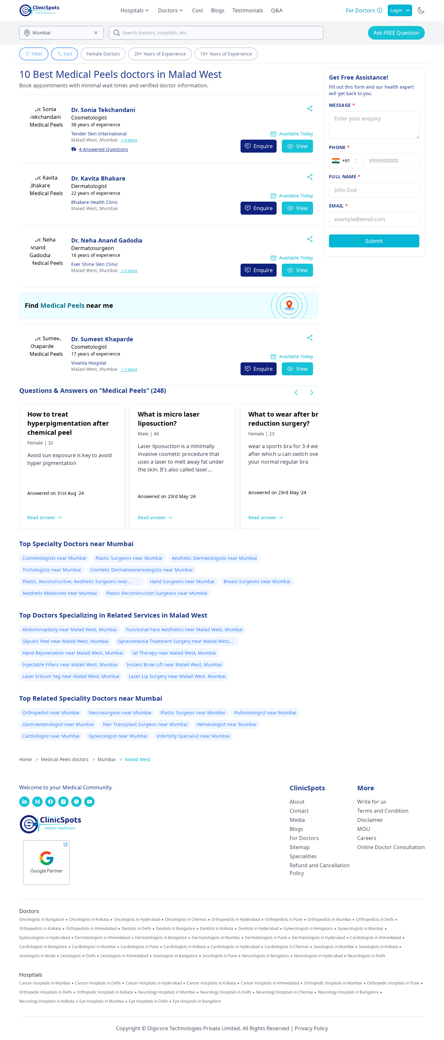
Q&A (276, 10)
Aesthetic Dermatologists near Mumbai (214, 558)
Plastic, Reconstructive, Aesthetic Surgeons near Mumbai (74, 582)
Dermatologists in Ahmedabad (102, 937)
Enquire (263, 146)
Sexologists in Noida (37, 956)
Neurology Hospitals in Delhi (225, 992)
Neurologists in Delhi (366, 956)
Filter (37, 54)
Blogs (218, 10)
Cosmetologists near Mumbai (54, 558)
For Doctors (304, 838)
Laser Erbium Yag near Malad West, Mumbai (71, 676)
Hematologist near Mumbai (226, 724)
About (297, 801)
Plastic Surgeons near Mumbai (129, 558)
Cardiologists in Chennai (286, 946)
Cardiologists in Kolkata (184, 946)
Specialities (303, 856)
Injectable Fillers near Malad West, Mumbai (70, 664)
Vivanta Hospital (88, 363)
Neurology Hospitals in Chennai (284, 992)
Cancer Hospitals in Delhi (98, 983)
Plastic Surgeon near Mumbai (193, 712)
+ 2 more (128, 270)
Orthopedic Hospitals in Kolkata (105, 992)
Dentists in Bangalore (175, 928)
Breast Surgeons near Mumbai (257, 581)
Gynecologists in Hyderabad (44, 937)
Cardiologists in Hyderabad (235, 946)
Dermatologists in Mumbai (216, 937)
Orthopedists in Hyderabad (235, 919)
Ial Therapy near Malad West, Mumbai (174, 653)
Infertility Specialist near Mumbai (193, 736)
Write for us (371, 801)
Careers (366, 838)
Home (28, 759)
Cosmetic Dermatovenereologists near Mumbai (141, 570)
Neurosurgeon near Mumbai (120, 712)
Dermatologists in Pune (266, 937)
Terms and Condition (383, 810)
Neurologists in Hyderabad (318, 956)
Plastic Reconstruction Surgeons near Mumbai (156, 593)
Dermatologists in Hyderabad (318, 937)
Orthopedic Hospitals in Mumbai (333, 983)
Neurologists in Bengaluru (265, 956)
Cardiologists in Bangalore (43, 946)
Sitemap (300, 847)
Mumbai (94, 140)
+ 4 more (128, 140)
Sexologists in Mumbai (333, 946)
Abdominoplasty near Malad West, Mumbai (69, 629)
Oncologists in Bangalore (41, 919)
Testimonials (247, 10)
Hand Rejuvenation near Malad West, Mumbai (72, 653)
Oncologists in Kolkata (89, 919)
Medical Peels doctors (68, 759)
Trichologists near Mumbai (51, 570)
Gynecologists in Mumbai (360, 928)
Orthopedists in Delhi (375, 919)
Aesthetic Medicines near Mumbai (59, 593)
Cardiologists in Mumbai (94, 946)
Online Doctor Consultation (391, 847)
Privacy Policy (311, 1028)
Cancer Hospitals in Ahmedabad (270, 983)
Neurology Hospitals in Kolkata (46, 1001)
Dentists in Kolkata (216, 928)
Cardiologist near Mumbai (51, 736)
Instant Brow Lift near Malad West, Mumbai (174, 664)
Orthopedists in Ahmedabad (91, 928)
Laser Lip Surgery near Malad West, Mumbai (177, 676)
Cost (197, 10)
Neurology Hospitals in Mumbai (166, 992)
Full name (344, 176)
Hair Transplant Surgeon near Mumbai (145, 724)
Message (342, 105)
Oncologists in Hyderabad (137, 919)
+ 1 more (128, 369)
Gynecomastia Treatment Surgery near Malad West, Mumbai (174, 642)
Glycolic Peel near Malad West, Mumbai (65, 641)
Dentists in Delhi (136, 928)
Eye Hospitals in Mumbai (101, 1001)
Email (338, 206)
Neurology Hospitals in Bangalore (348, 992)
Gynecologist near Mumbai (118, 736)
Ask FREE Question (396, 32)
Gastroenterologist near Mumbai (58, 724)
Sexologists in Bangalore (175, 956)
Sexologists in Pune (219, 956)
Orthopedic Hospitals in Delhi (45, 992)
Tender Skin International (99, 134)
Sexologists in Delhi (78, 956)
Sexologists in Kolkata (378, 946)
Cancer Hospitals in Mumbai (44, 983)
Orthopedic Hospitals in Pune (393, 983)
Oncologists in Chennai (185, 919)
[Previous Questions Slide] (296, 392)
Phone (339, 147)
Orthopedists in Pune (284, 919)
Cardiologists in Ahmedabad (375, 937)
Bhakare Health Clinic (94, 202)
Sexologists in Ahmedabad (124, 956)
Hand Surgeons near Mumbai (182, 581)
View (302, 146)
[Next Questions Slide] (311, 392)
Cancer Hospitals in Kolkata (211, 983)
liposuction (165, 446)
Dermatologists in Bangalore (161, 937)
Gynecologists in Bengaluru (308, 928)
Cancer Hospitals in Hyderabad (153, 983)
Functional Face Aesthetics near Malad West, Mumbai (184, 629)
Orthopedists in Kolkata (40, 928)
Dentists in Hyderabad (258, 928)
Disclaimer (370, 819)
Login (396, 10)
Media (297, 819)
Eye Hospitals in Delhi (148, 1001)
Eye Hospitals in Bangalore (197, 1001)
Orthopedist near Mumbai (51, 712)
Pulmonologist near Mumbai (265, 712)
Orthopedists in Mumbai (329, 919)
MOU (363, 829)
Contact (299, 810)
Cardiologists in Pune (140, 946)
